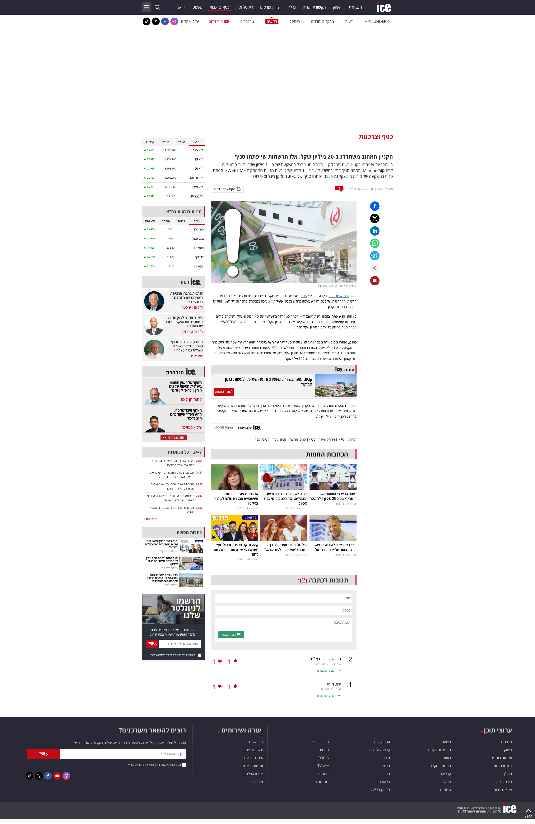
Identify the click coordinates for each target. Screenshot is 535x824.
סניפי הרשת (298, 439)
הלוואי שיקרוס (325, 658)
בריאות (385, 781)
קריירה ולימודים (378, 749)
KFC (341, 439)
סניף (312, 439)
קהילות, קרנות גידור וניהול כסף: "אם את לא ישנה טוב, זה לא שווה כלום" (236, 550)
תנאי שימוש (255, 749)
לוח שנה (322, 781)
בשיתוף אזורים (171, 584)
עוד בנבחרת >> (173, 437)
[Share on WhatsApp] (375, 243)
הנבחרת (355, 7)
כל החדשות (151, 519)
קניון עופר (279, 439)
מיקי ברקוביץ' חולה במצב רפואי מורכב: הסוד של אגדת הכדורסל (336, 547)
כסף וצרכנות (219, 7)
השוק (337, 7)
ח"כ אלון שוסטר (192, 307)
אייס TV (323, 765)
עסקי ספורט (381, 741)
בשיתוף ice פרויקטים (168, 551)
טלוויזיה (445, 789)
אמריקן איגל (327, 439)
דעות (349, 21)
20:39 (199, 484)
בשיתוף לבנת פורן (170, 568)
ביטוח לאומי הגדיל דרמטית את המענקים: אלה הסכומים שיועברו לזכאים (285, 499)
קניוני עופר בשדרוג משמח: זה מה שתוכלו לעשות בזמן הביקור (268, 381)
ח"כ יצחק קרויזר (192, 331)
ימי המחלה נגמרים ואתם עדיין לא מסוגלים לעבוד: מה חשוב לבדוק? (162, 561)
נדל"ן (292, 7)
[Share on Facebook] (375, 206)
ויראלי (181, 7)
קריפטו (446, 773)
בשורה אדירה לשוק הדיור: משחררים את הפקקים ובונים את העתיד (184, 321)
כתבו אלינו (256, 741)
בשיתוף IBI (252, 559)
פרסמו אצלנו (255, 773)
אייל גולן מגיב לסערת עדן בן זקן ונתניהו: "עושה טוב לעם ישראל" (285, 547)
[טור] (234, 527)
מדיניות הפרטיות (252, 765)
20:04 (199, 461)
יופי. (333, 684)
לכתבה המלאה (224, 392)
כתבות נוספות (189, 532)
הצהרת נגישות (253, 757)
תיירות (324, 749)
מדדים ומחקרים (439, 749)
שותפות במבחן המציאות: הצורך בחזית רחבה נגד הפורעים (186, 297)
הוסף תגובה (229, 634)
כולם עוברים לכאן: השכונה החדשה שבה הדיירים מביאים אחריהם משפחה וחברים (162, 578)
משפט (197, 7)
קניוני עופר (262, 439)
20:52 (199, 507)
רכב (387, 773)
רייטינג (295, 21)
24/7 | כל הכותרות (185, 452)
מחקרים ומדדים (322, 21)
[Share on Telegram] (375, 255)
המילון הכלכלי (380, 789)
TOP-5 (323, 757)
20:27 (199, 472)
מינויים (385, 757)
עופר (304, 296)
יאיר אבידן (196, 356)
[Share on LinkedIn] (375, 231)
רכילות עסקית (441, 765)
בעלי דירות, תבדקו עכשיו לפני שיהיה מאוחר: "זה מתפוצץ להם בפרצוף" (161, 544)
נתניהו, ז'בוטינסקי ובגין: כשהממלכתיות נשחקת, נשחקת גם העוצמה (187, 346)
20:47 (199, 496)
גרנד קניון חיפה (339, 296)
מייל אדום (216, 21)
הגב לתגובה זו (326, 670)
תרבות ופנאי (320, 741)
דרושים (323, 773)
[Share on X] (375, 218)
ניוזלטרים (247, 21)
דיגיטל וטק (244, 7)
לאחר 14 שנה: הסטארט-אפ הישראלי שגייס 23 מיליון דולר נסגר (333, 496)
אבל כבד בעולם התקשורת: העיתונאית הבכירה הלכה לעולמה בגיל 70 (236, 499)
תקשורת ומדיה (314, 7)
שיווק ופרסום (270, 7)
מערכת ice (385, 189)
